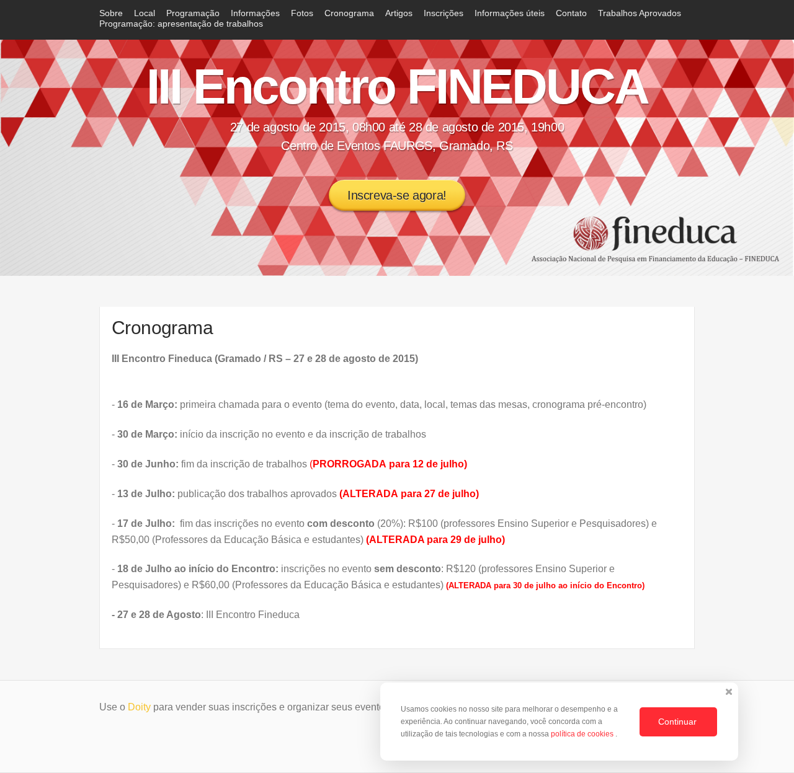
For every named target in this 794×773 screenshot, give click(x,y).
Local (144, 13)
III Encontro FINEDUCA (397, 86)
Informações (255, 13)
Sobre (111, 13)
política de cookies (583, 734)
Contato (571, 13)
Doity (139, 707)
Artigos (399, 13)
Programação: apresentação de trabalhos (181, 24)
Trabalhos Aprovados (639, 13)
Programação (193, 13)
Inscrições (443, 13)
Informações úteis (510, 13)
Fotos (302, 13)
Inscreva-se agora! (397, 195)
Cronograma (349, 13)
